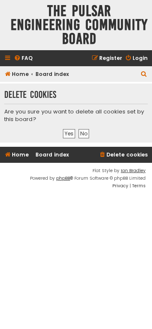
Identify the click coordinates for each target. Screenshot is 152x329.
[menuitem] (23, 58)
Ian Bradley (133, 170)
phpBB (63, 178)
